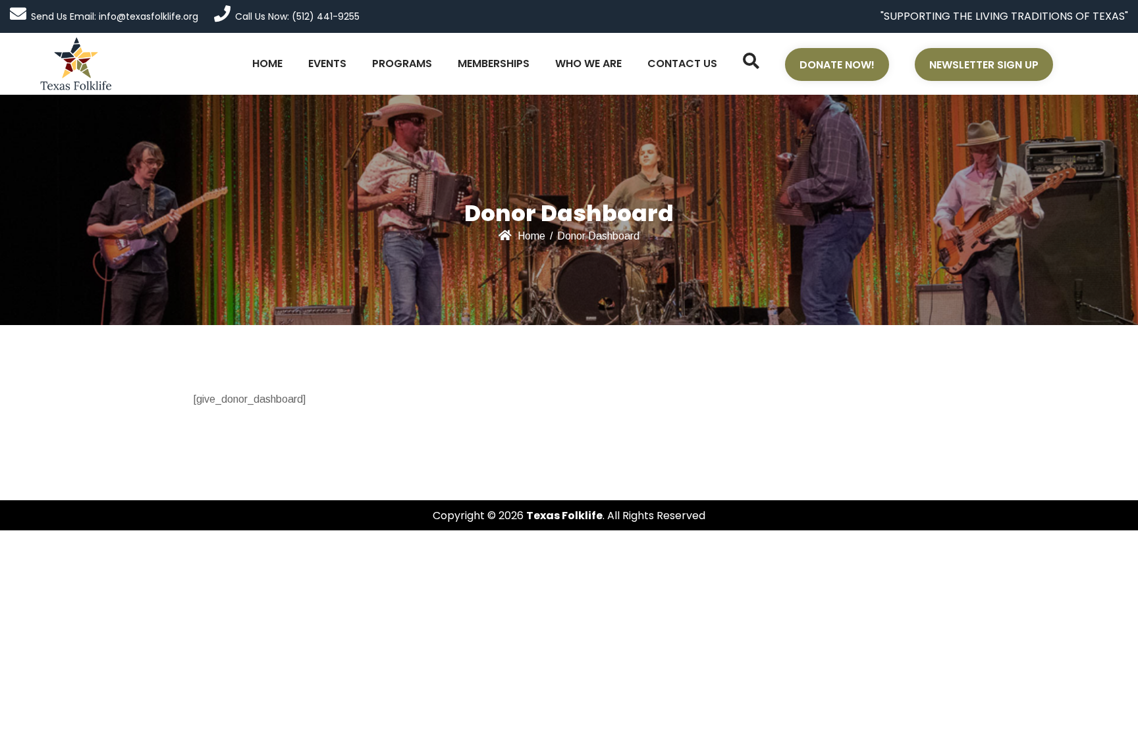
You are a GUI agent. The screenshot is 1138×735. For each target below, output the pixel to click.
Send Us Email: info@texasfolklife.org (114, 16)
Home (531, 235)
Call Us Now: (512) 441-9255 (297, 16)
